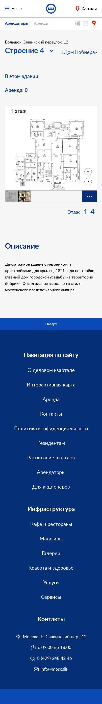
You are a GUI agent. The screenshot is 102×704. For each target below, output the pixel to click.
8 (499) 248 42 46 (54, 658)
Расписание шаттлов (51, 457)
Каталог (86, 23)
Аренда (41, 23)
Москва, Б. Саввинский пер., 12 (54, 637)
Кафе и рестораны (51, 524)
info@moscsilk (54, 669)
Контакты (89, 8)
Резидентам (51, 443)
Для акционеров (51, 487)
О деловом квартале (51, 370)
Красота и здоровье (51, 568)
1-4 (89, 212)
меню (17, 9)
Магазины (51, 538)
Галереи (51, 553)
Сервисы (51, 597)
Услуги (51, 582)
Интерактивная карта (78, 23)
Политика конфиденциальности (51, 428)
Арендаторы (16, 23)
